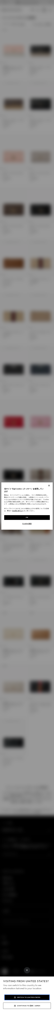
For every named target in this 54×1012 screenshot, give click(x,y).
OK (27, 517)
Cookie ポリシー (18, 511)
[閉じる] (49, 485)
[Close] (27, 970)
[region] (27, 506)
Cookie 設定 (27, 524)
